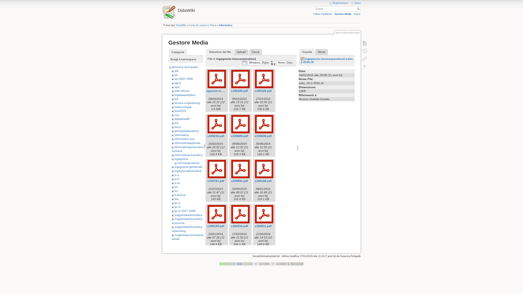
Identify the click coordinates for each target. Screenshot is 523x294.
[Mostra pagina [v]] (364, 43)
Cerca (359, 8)
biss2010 (180, 110)
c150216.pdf (215, 136)
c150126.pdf (263, 90)
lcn (176, 186)
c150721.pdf (215, 181)
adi (176, 70)
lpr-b (177, 206)
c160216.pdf (239, 226)
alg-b (177, 83)
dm (176, 123)
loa (176, 198)
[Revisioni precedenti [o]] (364, 51)
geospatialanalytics (186, 131)
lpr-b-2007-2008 (185, 211)
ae (176, 75)
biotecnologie (183, 107)
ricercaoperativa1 (188, 163)
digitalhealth (182, 118)
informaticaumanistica (188, 155)
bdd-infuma (181, 90)
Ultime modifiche (322, 14)
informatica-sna (184, 138)
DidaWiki (181, 25)
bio (176, 98)
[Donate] (227, 263)
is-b (176, 178)
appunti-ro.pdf (217, 90)
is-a (176, 175)
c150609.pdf (239, 136)
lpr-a (177, 203)
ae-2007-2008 (183, 78)
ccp (176, 115)
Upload (241, 51)
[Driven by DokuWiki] (295, 263)
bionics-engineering (187, 103)
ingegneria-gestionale (188, 166)
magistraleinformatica (188, 215)
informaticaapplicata (187, 143)
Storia (321, 51)
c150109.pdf (239, 90)
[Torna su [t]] (364, 66)
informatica (225, 25)
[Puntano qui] (364, 59)
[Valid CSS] (278, 263)
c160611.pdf (263, 226)
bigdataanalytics (184, 95)
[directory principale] (185, 67)
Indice (357, 14)
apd (176, 87)
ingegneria (181, 158)
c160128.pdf (215, 226)
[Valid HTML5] (261, 263)
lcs (176, 191)
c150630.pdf (263, 136)
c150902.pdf (239, 181)
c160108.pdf (263, 181)
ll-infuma (180, 195)
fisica (177, 127)
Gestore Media (342, 14)
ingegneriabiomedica (187, 171)
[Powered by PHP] (244, 263)
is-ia (177, 183)
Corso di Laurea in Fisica (202, 25)
